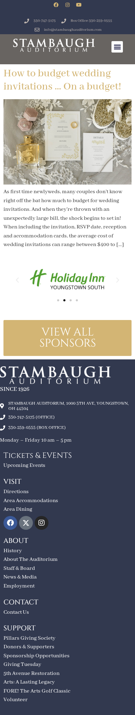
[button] (117, 47)
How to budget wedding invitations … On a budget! (62, 80)
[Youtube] (79, 5)
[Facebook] (56, 5)
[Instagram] (67, 5)
